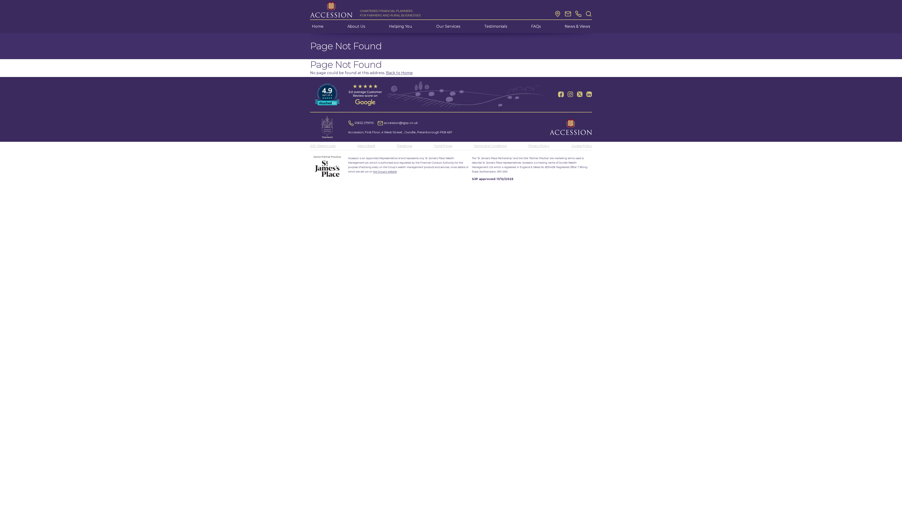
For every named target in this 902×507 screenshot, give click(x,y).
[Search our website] (588, 14)
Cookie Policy (581, 146)
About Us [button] (356, 26)
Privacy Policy (539, 146)
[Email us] (568, 14)
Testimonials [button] (495, 26)
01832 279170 (364, 123)
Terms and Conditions (490, 146)
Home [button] (317, 26)
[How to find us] (557, 14)
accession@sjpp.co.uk (400, 123)
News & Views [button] (577, 26)
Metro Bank (366, 146)
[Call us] (578, 14)
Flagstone (404, 146)
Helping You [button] (400, 26)
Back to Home (399, 73)
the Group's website (385, 171)
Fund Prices (443, 146)
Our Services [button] (448, 26)
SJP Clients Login (323, 146)
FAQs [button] (536, 26)
